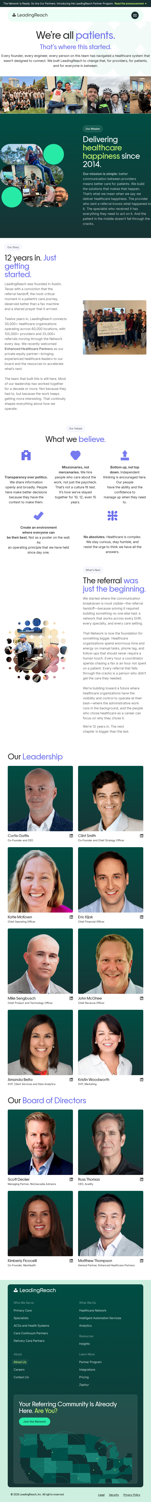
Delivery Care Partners (29, 1341)
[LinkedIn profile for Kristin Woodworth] (141, 1079)
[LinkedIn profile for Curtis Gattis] (71, 835)
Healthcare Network (92, 1310)
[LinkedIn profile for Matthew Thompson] (141, 1260)
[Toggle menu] (135, 15)
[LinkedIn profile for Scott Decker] (71, 1179)
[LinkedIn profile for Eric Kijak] (141, 917)
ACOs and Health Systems (31, 1325)
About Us (20, 1362)
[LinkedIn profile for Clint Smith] (141, 835)
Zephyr (84, 1385)
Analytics (85, 1325)
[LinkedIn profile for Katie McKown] (71, 917)
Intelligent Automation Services (100, 1318)
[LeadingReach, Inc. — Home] (30, 15)
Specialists (21, 1318)
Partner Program (90, 1362)
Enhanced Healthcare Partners (29, 349)
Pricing (84, 1377)
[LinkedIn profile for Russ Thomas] (141, 1179)
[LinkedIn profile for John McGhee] (141, 998)
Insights (84, 1343)
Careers (19, 1369)
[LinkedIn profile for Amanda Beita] (71, 1079)
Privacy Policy (131, 1494)
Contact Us (21, 1377)
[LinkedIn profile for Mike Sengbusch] (71, 998)
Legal (101, 1494)
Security (114, 1494)
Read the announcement (131, 3)
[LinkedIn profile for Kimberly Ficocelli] (71, 1260)
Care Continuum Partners (31, 1333)
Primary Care (23, 1310)
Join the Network (34, 1421)
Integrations (87, 1369)
